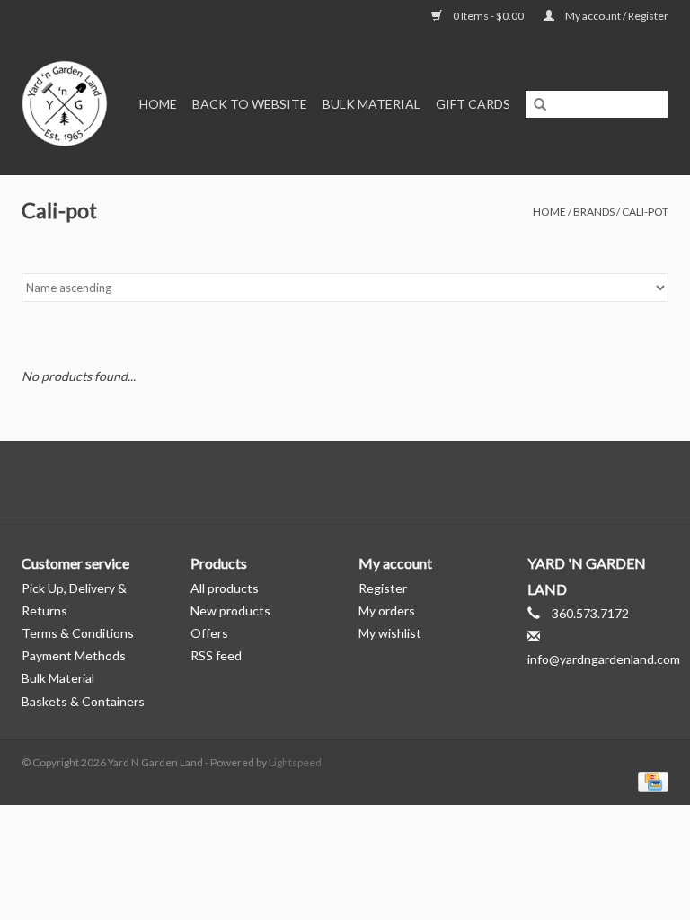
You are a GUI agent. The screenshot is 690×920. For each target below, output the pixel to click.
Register (382, 588)
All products (224, 588)
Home (158, 103)
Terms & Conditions (78, 633)
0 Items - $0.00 (488, 15)
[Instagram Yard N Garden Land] (376, 482)
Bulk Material (371, 103)
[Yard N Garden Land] (66, 103)
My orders (386, 610)
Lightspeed (295, 762)
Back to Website (249, 103)
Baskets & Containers (83, 701)
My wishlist (389, 633)
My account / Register (615, 15)
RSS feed (216, 655)
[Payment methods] (650, 780)
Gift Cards (473, 103)
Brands (594, 211)
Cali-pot (645, 211)
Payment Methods (74, 655)
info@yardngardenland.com (603, 659)
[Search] (540, 105)
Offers (209, 633)
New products (230, 610)
